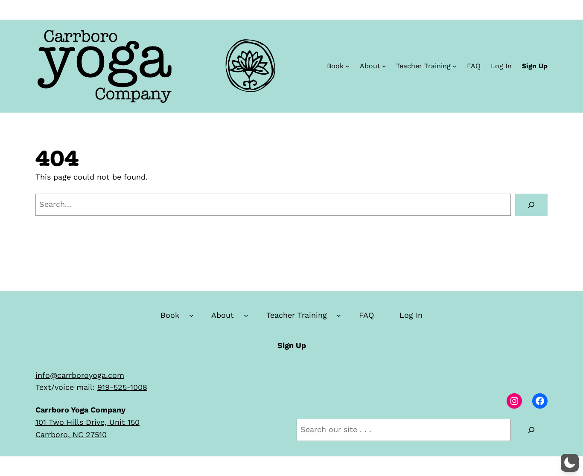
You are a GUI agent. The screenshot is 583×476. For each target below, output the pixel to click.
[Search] (531, 205)
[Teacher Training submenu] (454, 66)
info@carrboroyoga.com (79, 375)
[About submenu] (384, 66)
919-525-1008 (122, 387)
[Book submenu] (347, 66)
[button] (570, 463)
